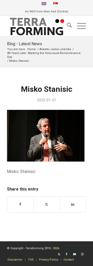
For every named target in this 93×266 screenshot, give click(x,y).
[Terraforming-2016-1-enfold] (38, 26)
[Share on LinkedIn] (73, 204)
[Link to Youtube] (74, 254)
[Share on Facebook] (20, 204)
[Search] (67, 26)
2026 (56, 248)
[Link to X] (59, 254)
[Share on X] (46, 204)
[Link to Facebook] (67, 254)
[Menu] (79, 26)
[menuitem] (67, 26)
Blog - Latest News (24, 43)
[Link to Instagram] (82, 254)
